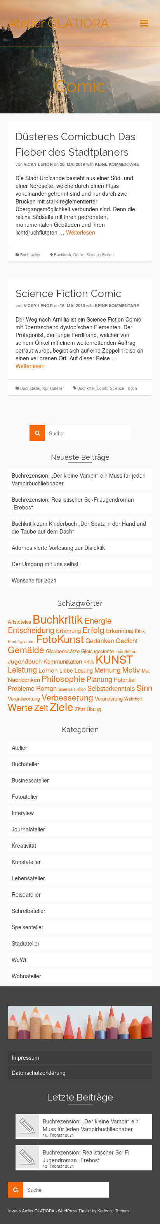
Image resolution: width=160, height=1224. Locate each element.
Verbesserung (67, 697)
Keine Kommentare (117, 164)
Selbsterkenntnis (111, 688)
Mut (146, 670)
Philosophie (63, 678)
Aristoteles (19, 621)
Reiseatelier (26, 894)
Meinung (107, 670)
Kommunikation (62, 661)
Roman (46, 688)
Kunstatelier (53, 388)
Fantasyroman (21, 641)
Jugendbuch (25, 661)
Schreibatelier (28, 911)
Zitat (80, 709)
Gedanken (99, 640)
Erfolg (93, 629)
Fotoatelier (25, 796)
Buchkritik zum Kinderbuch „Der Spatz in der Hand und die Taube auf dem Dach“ (79, 527)
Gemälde (26, 649)
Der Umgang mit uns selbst (45, 564)
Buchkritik (62, 254)
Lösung (84, 670)
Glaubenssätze (63, 651)
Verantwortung (24, 698)
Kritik (88, 661)
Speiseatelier (27, 927)
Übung (94, 709)
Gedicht (127, 640)
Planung (99, 679)
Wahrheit (133, 698)
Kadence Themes (113, 1211)
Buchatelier (30, 254)
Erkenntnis (119, 630)
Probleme (21, 688)
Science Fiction (100, 254)
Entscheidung (31, 629)
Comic (78, 254)
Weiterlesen (80, 232)
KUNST (114, 659)
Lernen (48, 670)
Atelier (19, 747)
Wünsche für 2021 (34, 580)
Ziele (61, 706)
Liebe (66, 670)
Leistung (22, 669)
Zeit (41, 707)
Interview (23, 813)
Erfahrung (68, 630)
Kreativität (24, 845)
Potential (125, 679)
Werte (20, 707)
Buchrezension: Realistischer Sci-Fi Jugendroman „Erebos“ (73, 503)
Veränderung (109, 698)
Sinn (144, 687)
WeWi (19, 959)
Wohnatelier (26, 976)
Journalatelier (28, 829)
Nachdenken (24, 679)
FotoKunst (60, 638)
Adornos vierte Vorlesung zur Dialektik (58, 547)
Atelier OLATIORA (58, 23)
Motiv (131, 669)
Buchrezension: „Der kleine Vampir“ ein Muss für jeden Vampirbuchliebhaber (79, 479)
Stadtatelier (26, 943)
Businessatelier (30, 780)
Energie (97, 620)
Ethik (140, 631)
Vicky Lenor (38, 164)
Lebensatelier (28, 878)
